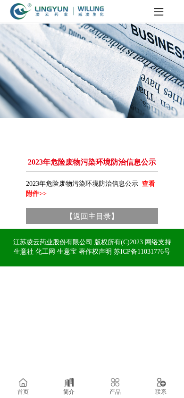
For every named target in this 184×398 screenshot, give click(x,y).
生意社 (23, 251)
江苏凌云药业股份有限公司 (52, 242)
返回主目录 (92, 215)
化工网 (45, 251)
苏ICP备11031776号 (142, 251)
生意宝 (67, 251)
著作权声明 (95, 251)
